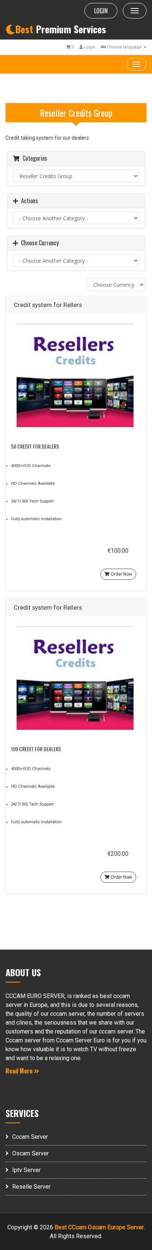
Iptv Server (26, 1170)
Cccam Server (30, 1136)
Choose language (124, 47)
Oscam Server (30, 1153)
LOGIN (101, 10)
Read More (20, 1070)
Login (89, 47)
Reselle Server (31, 1186)
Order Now (121, 574)
